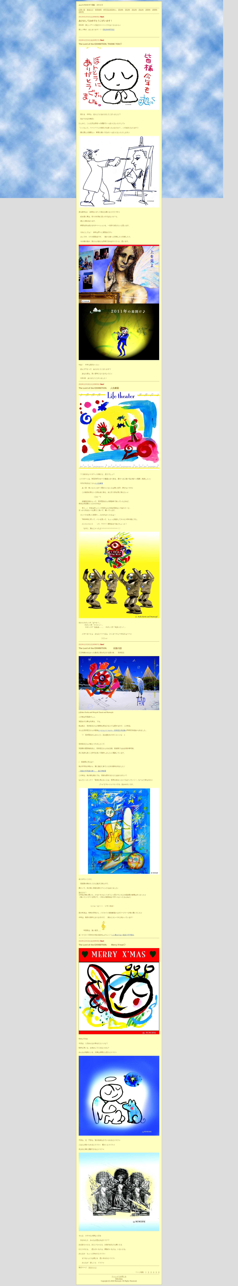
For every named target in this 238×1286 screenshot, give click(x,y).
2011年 (141, 10)
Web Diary (119, 1279)
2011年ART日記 (108, 29)
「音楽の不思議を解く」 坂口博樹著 (92, 771)
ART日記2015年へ (109, 10)
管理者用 (98, 10)
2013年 (127, 10)
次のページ (93, 1267)
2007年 (81, 12)
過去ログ (90, 10)
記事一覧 (82, 10)
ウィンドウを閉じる (119, 1276)
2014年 (120, 10)
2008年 (154, 10)
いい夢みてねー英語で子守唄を (123, 935)
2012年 (134, 10)
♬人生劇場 (99, 483)
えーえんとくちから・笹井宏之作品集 (111, 730)
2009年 (147, 10)
